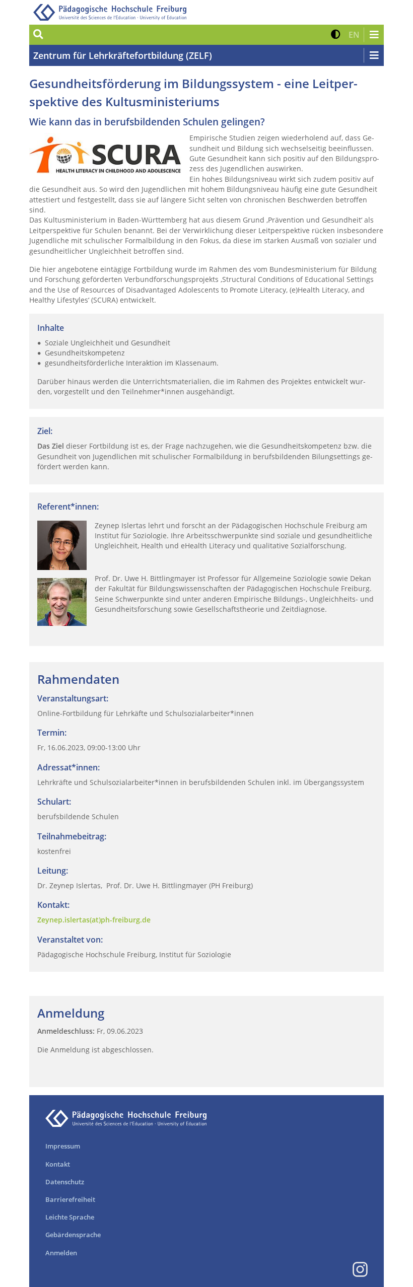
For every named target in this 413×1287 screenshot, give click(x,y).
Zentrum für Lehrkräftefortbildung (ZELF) (122, 55)
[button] (336, 35)
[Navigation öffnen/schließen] (374, 34)
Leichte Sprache (69, 1217)
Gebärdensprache (73, 1234)
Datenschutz (64, 1181)
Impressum (62, 1146)
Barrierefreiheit (70, 1199)
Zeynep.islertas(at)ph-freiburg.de (94, 919)
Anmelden (61, 1252)
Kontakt (57, 1164)
